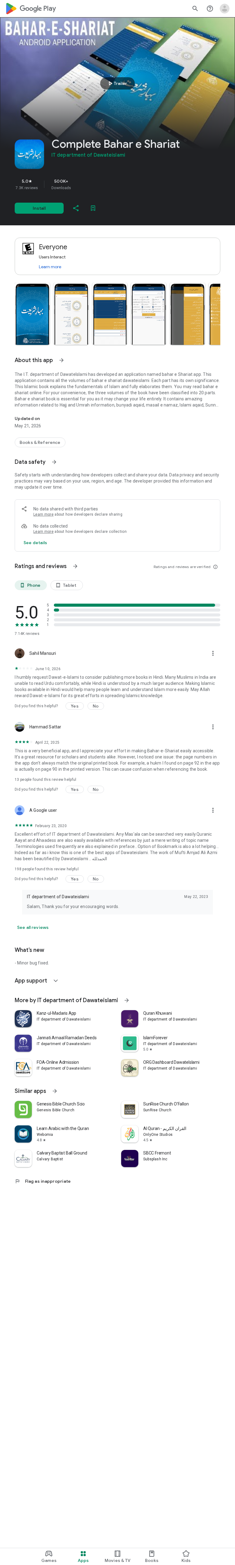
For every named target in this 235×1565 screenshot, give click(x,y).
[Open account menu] (224, 8)
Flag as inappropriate (43, 1181)
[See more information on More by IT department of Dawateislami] (126, 1000)
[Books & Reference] (40, 442)
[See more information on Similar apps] (54, 1091)
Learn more (50, 266)
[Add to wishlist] (93, 208)
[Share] (76, 208)
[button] (32, 313)
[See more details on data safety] (35, 542)
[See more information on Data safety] (54, 462)
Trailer (116, 83)
